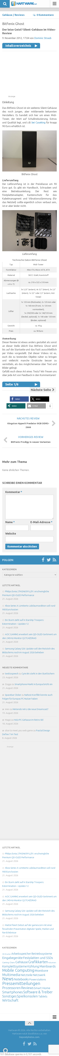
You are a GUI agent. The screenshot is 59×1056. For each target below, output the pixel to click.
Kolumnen (52, 962)
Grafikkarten (38, 962)
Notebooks (21, 979)
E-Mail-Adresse (41, 522)
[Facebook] (43, 560)
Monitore (41, 970)
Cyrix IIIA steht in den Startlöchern (38, 673)
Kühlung (33, 966)
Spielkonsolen (27, 996)
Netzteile (26, 975)
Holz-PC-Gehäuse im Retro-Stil (28, 720)
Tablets (42, 996)
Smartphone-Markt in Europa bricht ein (33, 684)
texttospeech (11, 673)
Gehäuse (7, 15)
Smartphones (12, 992)
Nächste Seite (41, 390)
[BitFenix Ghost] (29, 170)
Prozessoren (11, 988)
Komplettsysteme (14, 966)
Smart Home (42, 988)
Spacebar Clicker (13, 695)
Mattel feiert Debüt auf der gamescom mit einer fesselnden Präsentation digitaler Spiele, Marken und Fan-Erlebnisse (28, 929)
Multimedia (11, 975)
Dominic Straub (42, 38)
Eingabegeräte (12, 958)
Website (10, 533)
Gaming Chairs (8, 962)
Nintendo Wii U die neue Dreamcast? (30, 709)
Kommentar (13, 491)
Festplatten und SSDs (38, 958)
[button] (19, 399)
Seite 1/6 (11, 384)
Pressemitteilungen (21, 983)
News (7, 978)
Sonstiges (9, 996)
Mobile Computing (18, 970)
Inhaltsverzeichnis (18, 45)
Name (10, 522)
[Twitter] (48, 560)
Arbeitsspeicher (21, 953)
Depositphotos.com (29, 1037)
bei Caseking (38, 122)
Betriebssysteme (41, 953)
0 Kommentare (45, 15)
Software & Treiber (38, 992)
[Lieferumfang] (29, 250)
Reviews (20, 15)
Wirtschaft (10, 1000)
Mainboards (47, 966)
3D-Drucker (6, 954)
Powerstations (37, 979)
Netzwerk (39, 975)
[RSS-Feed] (54, 560)
